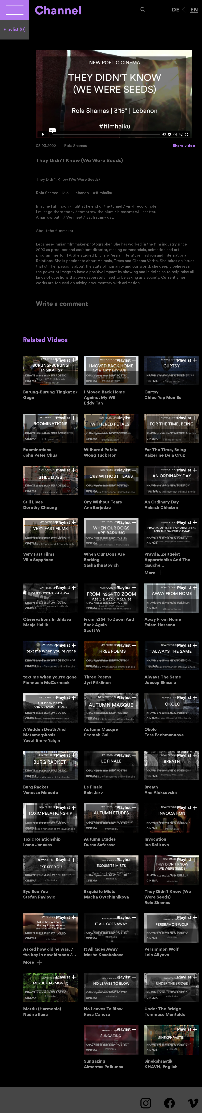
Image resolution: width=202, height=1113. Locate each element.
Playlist (15, 29)
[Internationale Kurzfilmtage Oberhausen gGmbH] (14, 10)
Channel (58, 11)
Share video (184, 146)
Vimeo (193, 1103)
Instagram (146, 1103)
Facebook (169, 1103)
